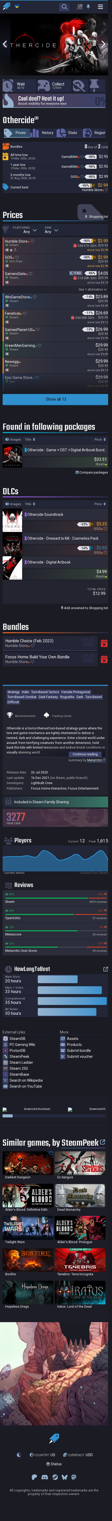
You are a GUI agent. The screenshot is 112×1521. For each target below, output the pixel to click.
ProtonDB (18, 1050)
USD (80, 1455)
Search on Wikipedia (26, 1080)
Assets (72, 1039)
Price (99, 439)
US (44, 1455)
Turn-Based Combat (22, 697)
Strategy (14, 692)
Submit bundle (79, 1050)
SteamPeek (19, 1056)
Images (15, 439)
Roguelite (67, 697)
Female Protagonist (75, 692)
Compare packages (93, 472)
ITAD (77, 273)
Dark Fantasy (48, 697)
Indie (25, 692)
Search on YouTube (26, 1086)
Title (28, 439)
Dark (80, 697)
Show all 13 (56, 399)
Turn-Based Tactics (45, 692)
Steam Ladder (21, 1062)
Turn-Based (93, 697)
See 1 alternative (91, 289)
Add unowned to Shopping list (85, 608)
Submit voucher (80, 1056)
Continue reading (85, 754)
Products (74, 1045)
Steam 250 (19, 1068)
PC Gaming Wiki (22, 1045)
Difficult (13, 702)
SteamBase (19, 1074)
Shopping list (98, 217)
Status (55, 1464)
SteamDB (18, 1039)
